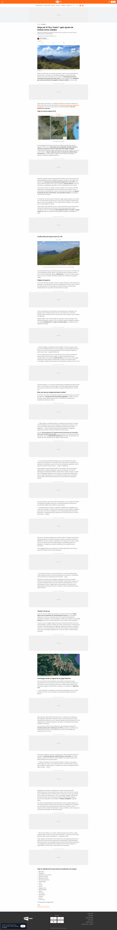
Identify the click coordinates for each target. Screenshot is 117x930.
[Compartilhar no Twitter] (64, 43)
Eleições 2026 (47, 5)
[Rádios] (83, 5)
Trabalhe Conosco (89, 922)
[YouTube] (53, 921)
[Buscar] (109, 2)
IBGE (39, 906)
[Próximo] (78, 128)
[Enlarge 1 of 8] (78, 242)
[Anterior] (39, 128)
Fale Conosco (90, 919)
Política (74, 5)
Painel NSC (47, 906)
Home (38, 24)
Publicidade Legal (89, 917)
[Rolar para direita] (77, 5)
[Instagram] (60, 918)
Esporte (53, 5)
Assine (113, 1)
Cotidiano (63, 5)
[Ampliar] (78, 46)
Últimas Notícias (39, 5)
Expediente (91, 915)
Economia (58, 5)
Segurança (69, 5)
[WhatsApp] (60, 921)
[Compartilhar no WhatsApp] (42, 43)
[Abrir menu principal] (2, 2)
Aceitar (22, 926)
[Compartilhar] (74, 43)
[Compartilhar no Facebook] (53, 43)
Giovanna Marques (43, 38)
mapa (42, 906)
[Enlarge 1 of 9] (78, 117)
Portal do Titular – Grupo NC (87, 924)
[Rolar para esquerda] (34, 5)
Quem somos (90, 913)
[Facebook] (53, 918)
